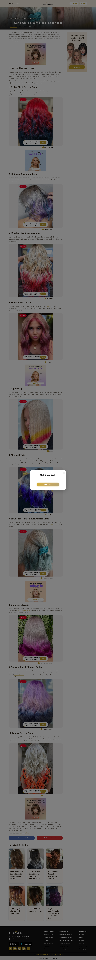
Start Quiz (48, 484)
